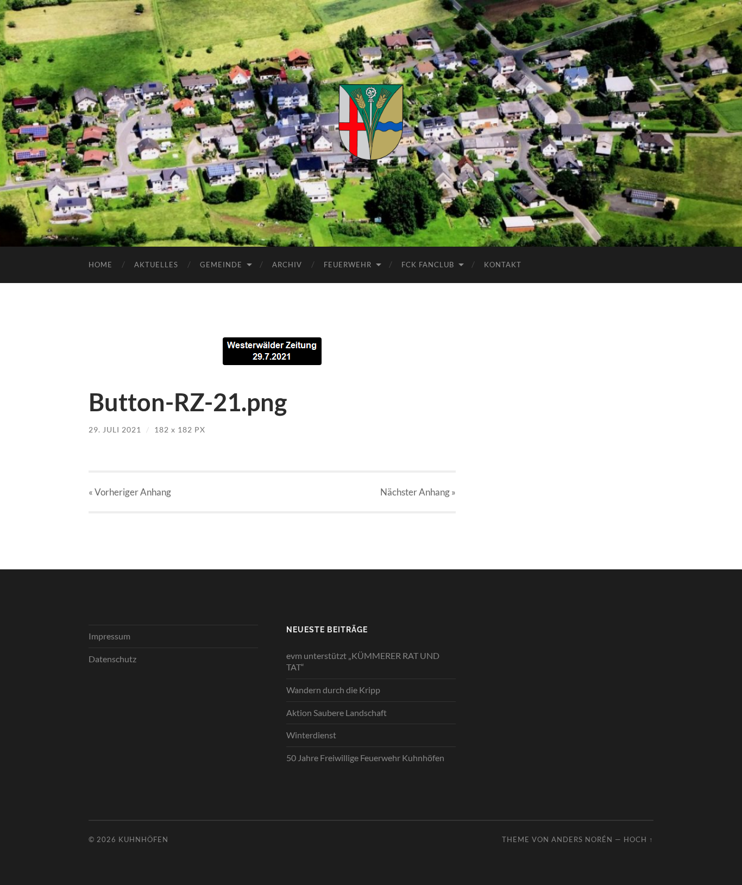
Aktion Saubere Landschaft (336, 712)
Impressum (109, 636)
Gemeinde (221, 264)
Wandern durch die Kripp (333, 690)
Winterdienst (311, 735)
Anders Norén (582, 839)
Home (100, 264)
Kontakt (502, 264)
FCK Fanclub (427, 264)
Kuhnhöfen (143, 839)
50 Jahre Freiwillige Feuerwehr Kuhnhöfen (365, 757)
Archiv (287, 264)
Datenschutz (112, 659)
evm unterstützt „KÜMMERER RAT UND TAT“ (362, 661)
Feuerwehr (348, 264)
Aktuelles (156, 264)
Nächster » (418, 492)
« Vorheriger (130, 492)
